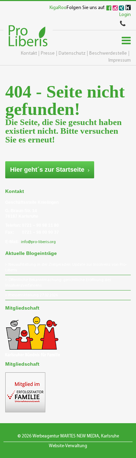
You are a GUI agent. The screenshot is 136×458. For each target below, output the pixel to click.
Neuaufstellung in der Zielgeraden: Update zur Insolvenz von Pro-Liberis (66, 267)
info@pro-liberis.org (38, 242)
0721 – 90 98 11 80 (40, 225)
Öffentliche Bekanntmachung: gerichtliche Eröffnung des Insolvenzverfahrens (58, 283)
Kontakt (29, 53)
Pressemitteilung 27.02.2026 (33, 295)
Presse (48, 53)
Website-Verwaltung (68, 446)
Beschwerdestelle (108, 53)
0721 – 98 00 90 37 (40, 232)
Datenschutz (72, 53)
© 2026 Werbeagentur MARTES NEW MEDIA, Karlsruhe (68, 436)
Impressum (119, 60)
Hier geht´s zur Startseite (47, 169)
